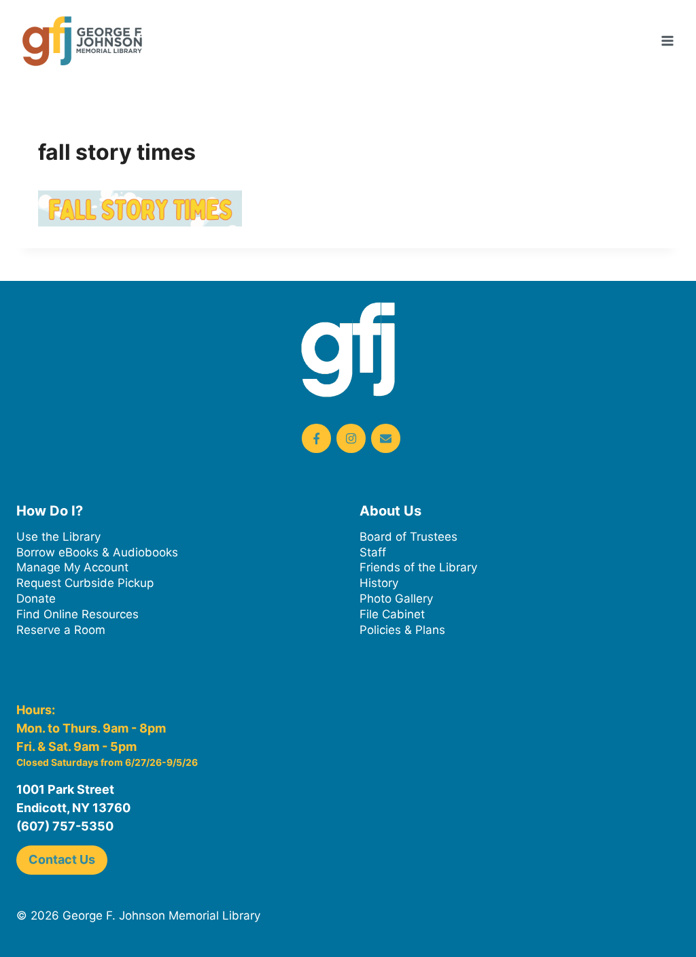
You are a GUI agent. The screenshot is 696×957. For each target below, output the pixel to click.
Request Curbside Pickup (85, 583)
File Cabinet (392, 614)
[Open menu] (667, 40)
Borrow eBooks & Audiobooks (97, 552)
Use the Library (58, 536)
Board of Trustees (408, 536)
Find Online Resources (77, 614)
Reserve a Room (60, 630)
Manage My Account (72, 567)
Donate (36, 598)
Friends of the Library (418, 567)
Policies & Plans (402, 630)
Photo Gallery (396, 598)
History (379, 583)
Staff (373, 552)
